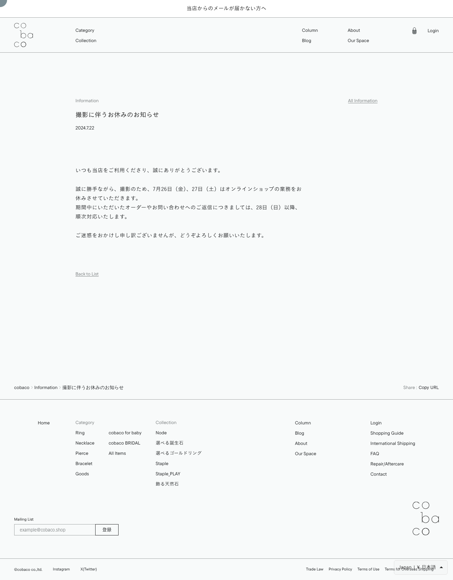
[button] (85, 30)
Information (46, 387)
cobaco (21, 387)
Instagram (61, 569)
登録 (106, 529)
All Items (117, 453)
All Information (363, 101)
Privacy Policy (340, 569)
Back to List (86, 274)
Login (433, 31)
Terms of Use (368, 569)
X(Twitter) (88, 569)
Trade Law (314, 569)
